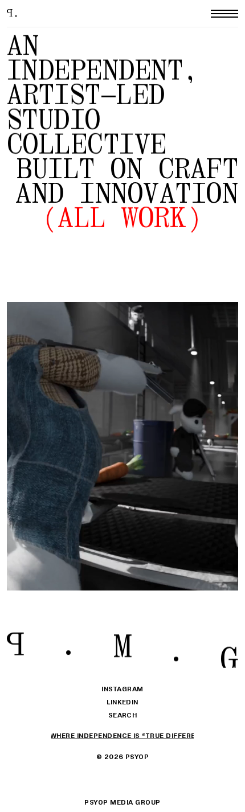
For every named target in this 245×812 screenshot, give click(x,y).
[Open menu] (224, 13)
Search (122, 715)
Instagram (122, 689)
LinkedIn (122, 702)
